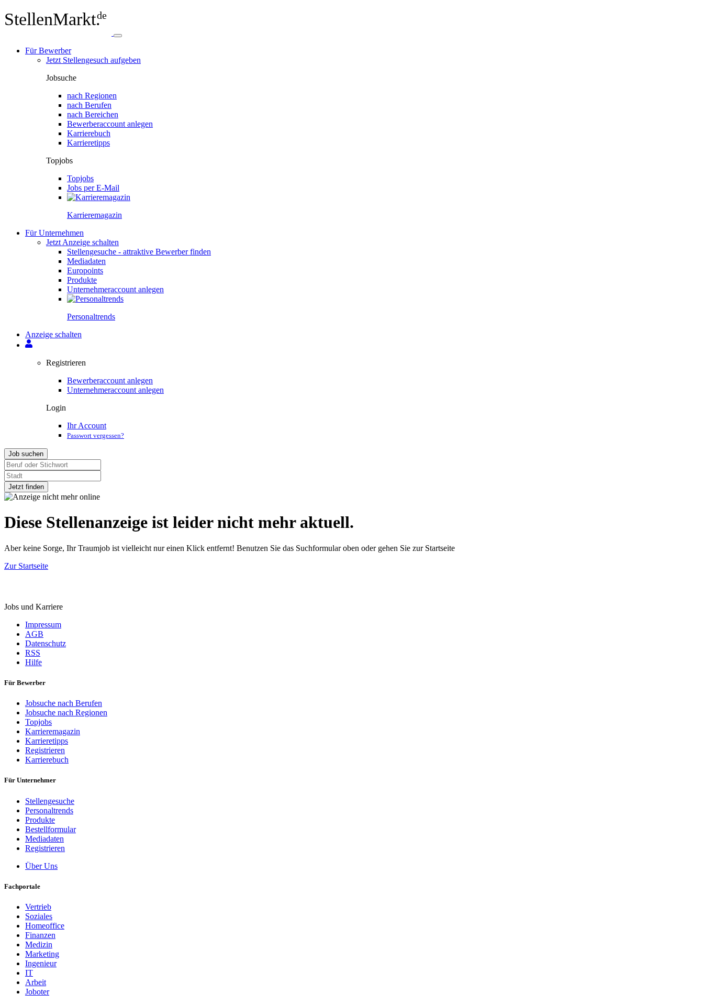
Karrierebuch (88, 133)
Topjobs (80, 178)
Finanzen (40, 935)
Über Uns (41, 866)
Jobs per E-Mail (93, 187)
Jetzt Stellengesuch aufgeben (93, 60)
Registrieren (45, 750)
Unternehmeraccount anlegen (115, 289)
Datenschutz (45, 643)
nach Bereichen (92, 114)
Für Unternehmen (54, 232)
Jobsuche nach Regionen (66, 712)
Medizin (38, 944)
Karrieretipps (88, 142)
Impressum (43, 624)
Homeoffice (44, 925)
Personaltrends (49, 810)
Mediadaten (86, 261)
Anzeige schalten (53, 334)
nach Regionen (92, 95)
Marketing (42, 953)
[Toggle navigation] (118, 35)
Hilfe (33, 662)
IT (29, 972)
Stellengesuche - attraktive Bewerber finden (139, 251)
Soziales (38, 916)
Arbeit (35, 982)
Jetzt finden (26, 487)
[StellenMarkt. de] (59, 32)
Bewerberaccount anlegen (110, 123)
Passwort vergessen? (95, 435)
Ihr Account (86, 425)
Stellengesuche (49, 801)
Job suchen (25, 454)
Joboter (37, 991)
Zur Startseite (26, 565)
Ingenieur (41, 963)
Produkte (82, 279)
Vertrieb (38, 906)
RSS (32, 652)
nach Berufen (89, 105)
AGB (34, 633)
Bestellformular (50, 829)
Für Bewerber (48, 50)
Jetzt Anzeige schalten (82, 242)
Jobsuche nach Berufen (63, 703)
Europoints (85, 270)
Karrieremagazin (52, 731)
